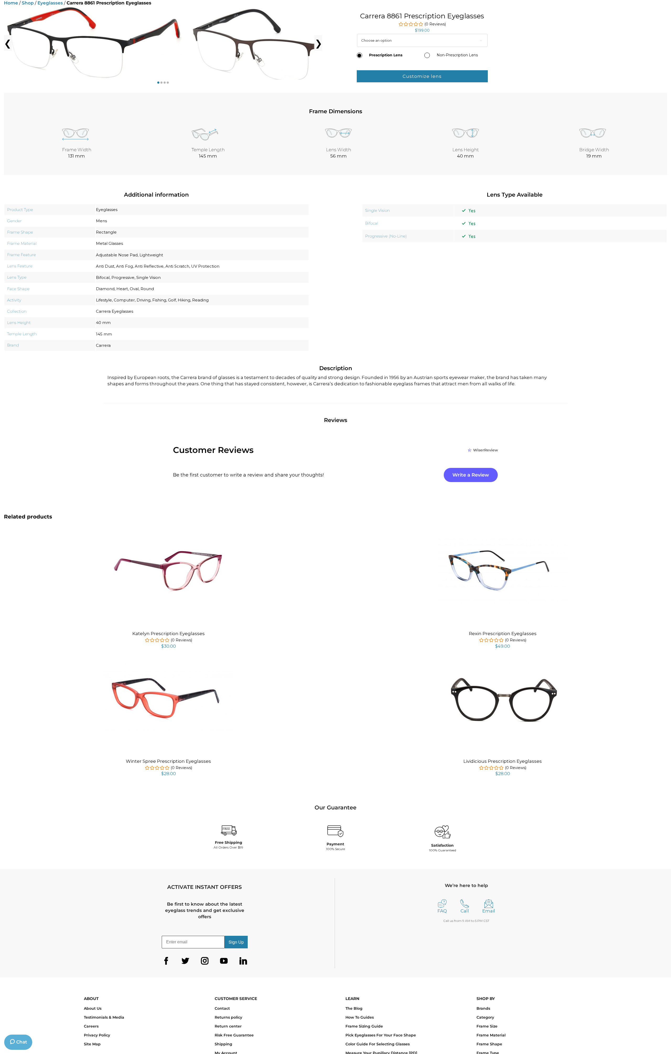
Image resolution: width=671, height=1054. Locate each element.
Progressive (122, 277)
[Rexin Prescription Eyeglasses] (502, 539)
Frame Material (491, 1035)
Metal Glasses (109, 243)
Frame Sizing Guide (364, 1026)
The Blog (353, 1008)
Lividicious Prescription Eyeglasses (502, 761)
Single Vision (148, 277)
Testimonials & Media (104, 1017)
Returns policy (228, 1017)
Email (488, 911)
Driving (143, 300)
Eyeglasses (50, 3)
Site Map (92, 1044)
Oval (134, 288)
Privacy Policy (97, 1035)
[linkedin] (243, 961)
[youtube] (224, 961)
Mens (101, 220)
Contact (222, 1008)
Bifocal (103, 277)
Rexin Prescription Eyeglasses (503, 633)
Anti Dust (105, 266)
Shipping (223, 1044)
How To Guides (359, 1017)
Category (485, 1017)
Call (465, 911)
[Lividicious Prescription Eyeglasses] (502, 668)
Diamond (105, 288)
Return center (228, 1026)
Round (147, 288)
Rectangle (106, 232)
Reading (200, 300)
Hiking (184, 300)
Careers (91, 1026)
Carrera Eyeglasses (114, 311)
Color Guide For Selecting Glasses (377, 1044)
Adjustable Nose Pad (117, 254)
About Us (92, 1008)
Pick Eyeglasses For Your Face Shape (380, 1035)
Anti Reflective (149, 266)
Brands (483, 1008)
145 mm (104, 334)
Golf (172, 300)
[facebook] (166, 961)
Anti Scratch (177, 266)
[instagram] (204, 961)
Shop (28, 3)
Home (11, 3)
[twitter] (185, 961)
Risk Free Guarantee (234, 1035)
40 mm (103, 322)
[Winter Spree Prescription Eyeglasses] (168, 666)
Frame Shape (489, 1044)
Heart (122, 288)
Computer (124, 300)
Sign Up (236, 942)
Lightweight (151, 254)
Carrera (103, 345)
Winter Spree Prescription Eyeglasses (168, 761)
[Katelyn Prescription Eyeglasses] (168, 541)
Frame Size (487, 1026)
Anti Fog (124, 266)
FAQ (442, 911)
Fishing (159, 300)
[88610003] (95, 43)
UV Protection (205, 266)
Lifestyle (104, 300)
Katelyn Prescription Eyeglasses (168, 633)
